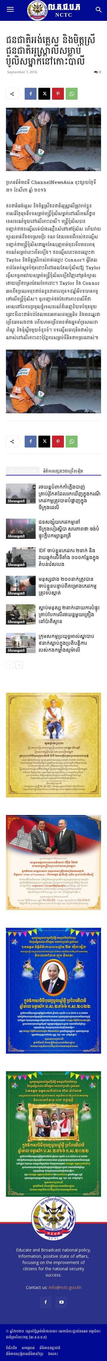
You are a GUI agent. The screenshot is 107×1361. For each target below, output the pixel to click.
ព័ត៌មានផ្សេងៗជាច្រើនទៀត (63, 471)
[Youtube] (61, 1302)
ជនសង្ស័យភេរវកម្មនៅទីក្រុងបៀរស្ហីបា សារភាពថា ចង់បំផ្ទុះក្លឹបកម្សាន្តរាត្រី (69, 529)
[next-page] (19, 665)
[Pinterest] (58, 94)
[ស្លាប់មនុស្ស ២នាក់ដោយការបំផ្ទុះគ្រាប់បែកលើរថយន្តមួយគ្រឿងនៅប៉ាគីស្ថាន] (21, 614)
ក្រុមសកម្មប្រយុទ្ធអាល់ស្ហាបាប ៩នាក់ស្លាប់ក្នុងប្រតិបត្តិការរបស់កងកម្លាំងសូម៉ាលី (66, 643)
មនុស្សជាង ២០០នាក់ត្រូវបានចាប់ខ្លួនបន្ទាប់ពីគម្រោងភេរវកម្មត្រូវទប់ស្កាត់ (68, 586)
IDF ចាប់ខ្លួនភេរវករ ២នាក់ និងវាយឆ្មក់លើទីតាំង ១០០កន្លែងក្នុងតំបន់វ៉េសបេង (69, 557)
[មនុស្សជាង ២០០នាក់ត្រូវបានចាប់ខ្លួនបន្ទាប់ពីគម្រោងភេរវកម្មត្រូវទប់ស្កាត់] (21, 586)
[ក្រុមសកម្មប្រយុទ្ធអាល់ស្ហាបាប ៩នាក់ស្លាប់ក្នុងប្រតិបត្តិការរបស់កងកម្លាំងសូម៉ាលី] (21, 643)
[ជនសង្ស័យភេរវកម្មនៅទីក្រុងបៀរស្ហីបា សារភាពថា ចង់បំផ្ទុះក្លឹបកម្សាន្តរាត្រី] (21, 529)
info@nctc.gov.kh (65, 1287)
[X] (44, 94)
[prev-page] (9, 665)
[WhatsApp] (72, 94)
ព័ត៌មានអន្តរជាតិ (16, 501)
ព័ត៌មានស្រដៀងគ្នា (23, 471)
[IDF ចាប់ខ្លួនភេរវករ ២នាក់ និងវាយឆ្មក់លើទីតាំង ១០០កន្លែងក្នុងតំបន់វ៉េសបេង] (21, 557)
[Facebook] (31, 94)
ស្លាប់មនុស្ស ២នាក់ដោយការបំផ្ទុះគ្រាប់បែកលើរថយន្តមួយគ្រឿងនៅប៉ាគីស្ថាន (69, 614)
